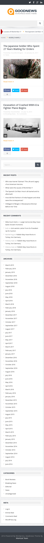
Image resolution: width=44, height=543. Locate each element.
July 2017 (8, 333)
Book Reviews (10, 479)
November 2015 (11, 404)
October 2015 (10, 407)
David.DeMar (15, 112)
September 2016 (11, 368)
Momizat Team (22, 538)
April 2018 (8, 301)
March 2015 (9, 432)
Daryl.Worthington (17, 53)
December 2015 (11, 400)
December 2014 (11, 443)
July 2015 (8, 418)
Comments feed (11, 516)
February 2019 (10, 269)
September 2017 (11, 325)
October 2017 (10, 322)
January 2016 (10, 396)
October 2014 (10, 450)
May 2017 (8, 340)
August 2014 (9, 457)
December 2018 (11, 276)
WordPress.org (10, 520)
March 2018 (9, 304)
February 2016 (10, 393)
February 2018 (10, 308)
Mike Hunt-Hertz (11, 222)
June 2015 (8, 421)
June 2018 (8, 293)
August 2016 (9, 372)
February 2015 (10, 436)
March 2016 (9, 389)
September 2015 (11, 411)
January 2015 (10, 439)
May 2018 (8, 297)
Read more (8, 81)
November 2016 (11, 361)
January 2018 (10, 311)
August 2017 (9, 329)
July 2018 (8, 290)
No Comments (22, 114)
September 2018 (11, 283)
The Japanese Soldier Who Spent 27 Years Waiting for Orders (21, 47)
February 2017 (10, 350)
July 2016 (8, 375)
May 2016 (8, 382)
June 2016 (8, 379)
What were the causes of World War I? (19, 188)
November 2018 (11, 279)
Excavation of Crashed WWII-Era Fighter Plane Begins (21, 106)
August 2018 (9, 286)
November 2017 (11, 318)
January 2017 (10, 354)
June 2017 (8, 336)
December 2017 (11, 315)
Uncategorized (10, 494)
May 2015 (8, 425)
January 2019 (10, 272)
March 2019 (9, 265)
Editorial (8, 486)
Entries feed (9, 513)
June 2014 (8, 464)
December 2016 (11, 357)
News (7, 55)
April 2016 (8, 386)
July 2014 (8, 460)
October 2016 (10, 364)
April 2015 (8, 428)
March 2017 (9, 347)
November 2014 (11, 446)
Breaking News (10, 114)
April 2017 (8, 343)
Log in (7, 509)
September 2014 (11, 453)
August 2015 (9, 414)
